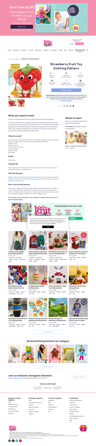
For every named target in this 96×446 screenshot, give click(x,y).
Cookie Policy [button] (59, 221)
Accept (48, 226)
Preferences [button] (53, 223)
